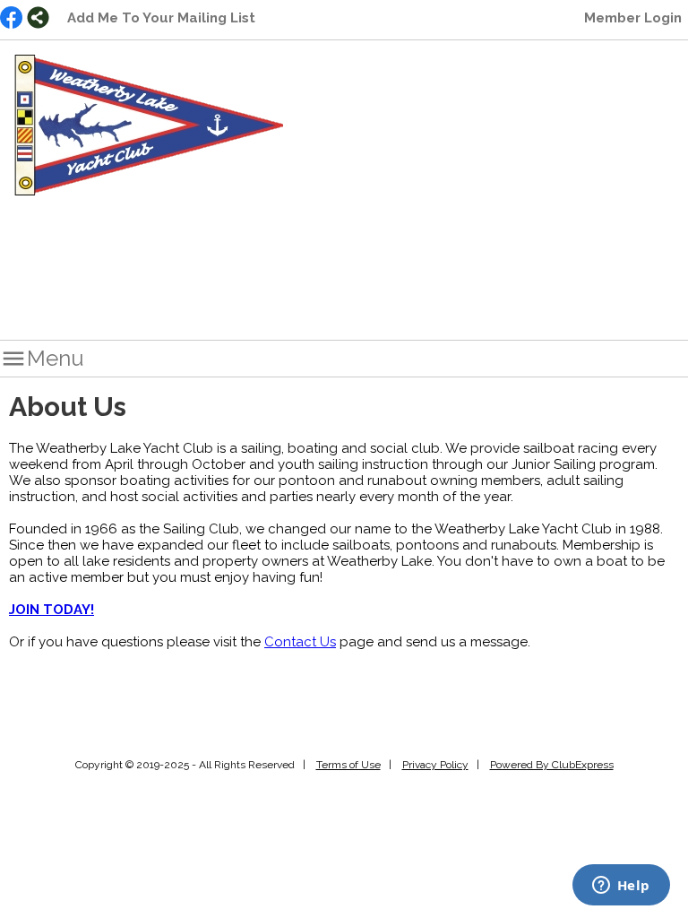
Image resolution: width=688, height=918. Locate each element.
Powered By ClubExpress (552, 764)
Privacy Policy (435, 764)
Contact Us (300, 642)
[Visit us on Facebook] (11, 18)
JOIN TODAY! (51, 610)
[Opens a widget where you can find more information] (621, 886)
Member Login (633, 18)
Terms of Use (348, 764)
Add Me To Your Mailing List (161, 18)
